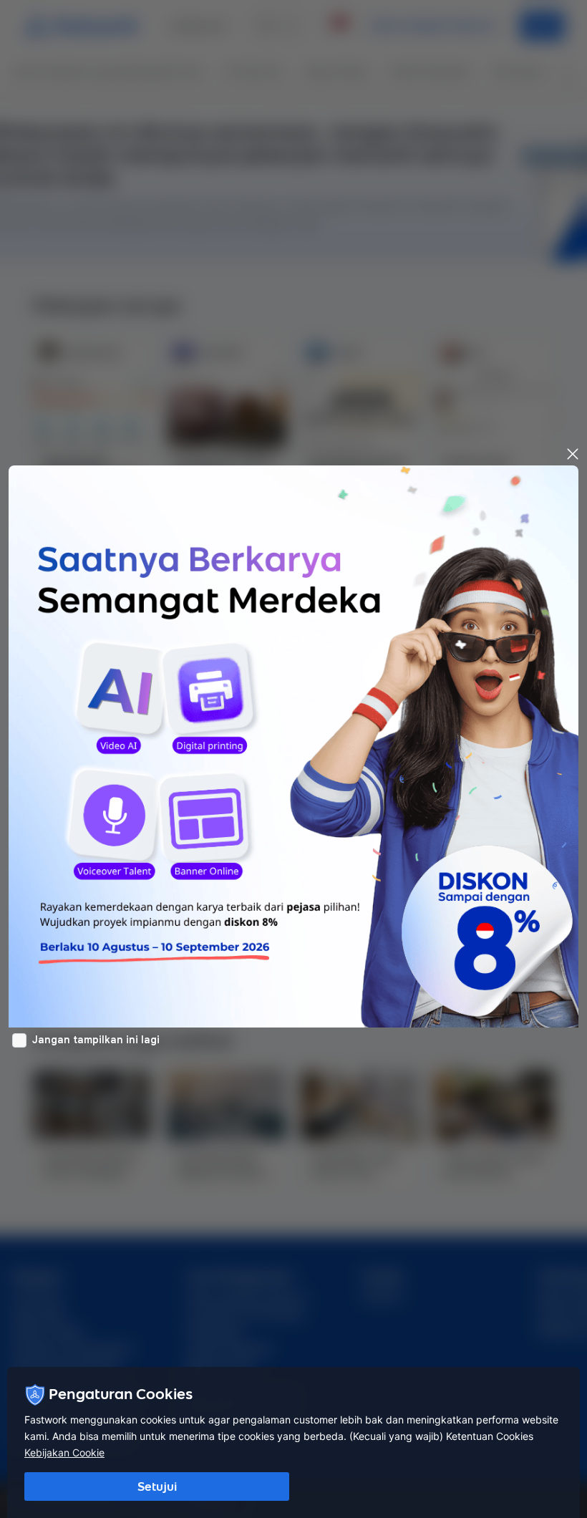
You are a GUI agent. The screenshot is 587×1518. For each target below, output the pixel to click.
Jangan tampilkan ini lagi (96, 1039)
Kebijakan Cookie (64, 1452)
